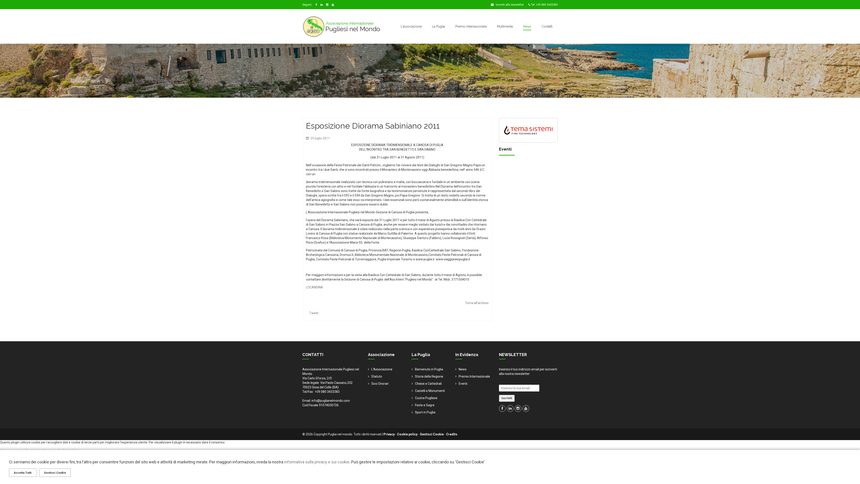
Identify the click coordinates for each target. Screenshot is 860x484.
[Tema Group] (528, 130)
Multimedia (505, 26)
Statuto (376, 376)
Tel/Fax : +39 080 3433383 (321, 391)
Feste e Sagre (424, 405)
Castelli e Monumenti (430, 391)
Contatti (547, 26)
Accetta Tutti (23, 472)
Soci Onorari (380, 383)
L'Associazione (381, 369)
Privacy (389, 434)
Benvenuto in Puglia (429, 369)
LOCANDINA (314, 287)
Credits (451, 434)
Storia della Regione (429, 376)
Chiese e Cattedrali (428, 383)
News (527, 26)
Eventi (463, 383)
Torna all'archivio (477, 303)
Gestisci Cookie (432, 434)
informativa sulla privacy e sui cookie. (317, 462)
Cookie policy (407, 434)
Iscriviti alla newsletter (509, 4)
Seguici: (307, 4)
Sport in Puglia (425, 412)
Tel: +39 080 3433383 (544, 4)
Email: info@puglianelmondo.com (326, 400)
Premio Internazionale (471, 26)
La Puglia (438, 26)
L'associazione (411, 26)
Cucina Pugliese (426, 398)
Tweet (313, 313)
